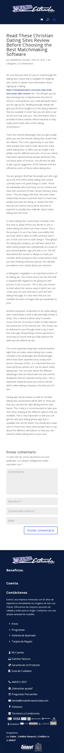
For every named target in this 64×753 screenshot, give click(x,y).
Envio (15, 623)
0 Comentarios (25, 63)
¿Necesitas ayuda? (22, 688)
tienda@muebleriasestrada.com (30, 700)
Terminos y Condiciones (26, 713)
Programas (18, 630)
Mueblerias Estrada (20, 59)
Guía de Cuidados (22, 671)
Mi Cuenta (18, 652)
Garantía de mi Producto (26, 665)
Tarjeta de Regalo (22, 641)
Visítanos (17, 706)
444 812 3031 (19, 682)
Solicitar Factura (21, 659)
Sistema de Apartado (24, 635)
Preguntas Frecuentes (24, 694)
